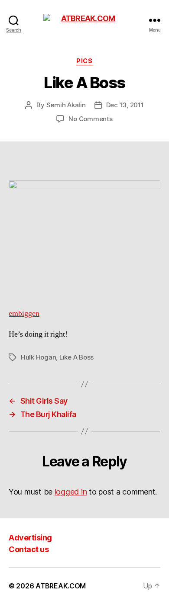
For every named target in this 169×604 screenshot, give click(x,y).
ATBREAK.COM (61, 586)
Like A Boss (76, 357)
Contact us (29, 549)
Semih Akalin (66, 105)
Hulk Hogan (38, 357)
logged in (71, 491)
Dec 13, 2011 (125, 105)
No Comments (90, 119)
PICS (84, 60)
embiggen (24, 313)
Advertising (30, 537)
